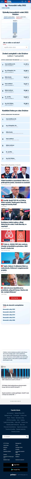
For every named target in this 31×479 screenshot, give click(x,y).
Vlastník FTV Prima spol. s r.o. (8, 457)
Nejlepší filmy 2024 (19, 413)
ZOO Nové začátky (11, 420)
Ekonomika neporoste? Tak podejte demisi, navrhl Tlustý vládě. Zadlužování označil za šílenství (15, 378)
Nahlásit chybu (6, 459)
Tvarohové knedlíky (10, 429)
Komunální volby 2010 (9, 317)
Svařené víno (24, 422)
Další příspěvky (14, 298)
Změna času (23, 415)
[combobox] (15, 47)
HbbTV (4, 449)
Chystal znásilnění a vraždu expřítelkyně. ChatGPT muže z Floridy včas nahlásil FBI (15, 393)
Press (16, 445)
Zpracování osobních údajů (19, 452)
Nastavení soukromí (19, 459)
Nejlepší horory (8, 415)
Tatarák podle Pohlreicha (12, 424)
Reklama (5, 447)
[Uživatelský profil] (25, 2)
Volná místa (5, 445)
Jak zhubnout (10, 413)
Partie (8, 417)
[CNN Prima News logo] (8, 1)
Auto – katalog (20, 420)
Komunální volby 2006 (9, 320)
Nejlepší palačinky (21, 429)
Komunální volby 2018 (9, 312)
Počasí (13, 417)
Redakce (17, 456)
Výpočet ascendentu (22, 427)
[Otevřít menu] (2, 2)
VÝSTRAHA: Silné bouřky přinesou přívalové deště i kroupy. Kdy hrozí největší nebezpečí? (14, 386)
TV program (16, 415)
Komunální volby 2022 (9, 309)
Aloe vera (22, 424)
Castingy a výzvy (18, 447)
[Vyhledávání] (22, 1)
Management (18, 443)
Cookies (5, 454)
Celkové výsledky (6, 7)
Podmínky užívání (7, 451)
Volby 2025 (17, 422)
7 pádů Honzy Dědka (8, 422)
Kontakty (17, 449)
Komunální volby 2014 (9, 315)
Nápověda (17, 454)
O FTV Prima (6, 443)
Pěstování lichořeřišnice (10, 427)
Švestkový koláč (15, 431)
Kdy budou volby (20, 417)
